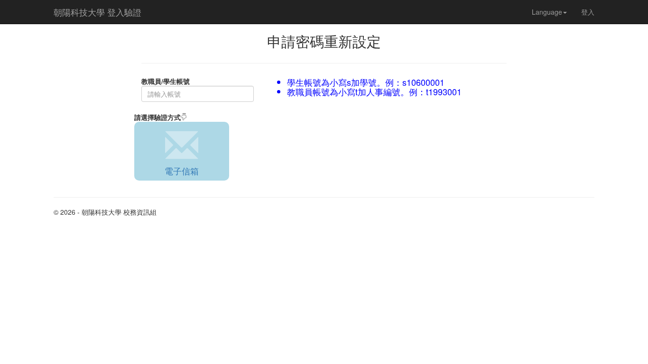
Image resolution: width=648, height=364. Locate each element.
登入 (587, 12)
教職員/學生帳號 (165, 81)
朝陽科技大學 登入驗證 (97, 12)
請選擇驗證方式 (157, 117)
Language (547, 12)
